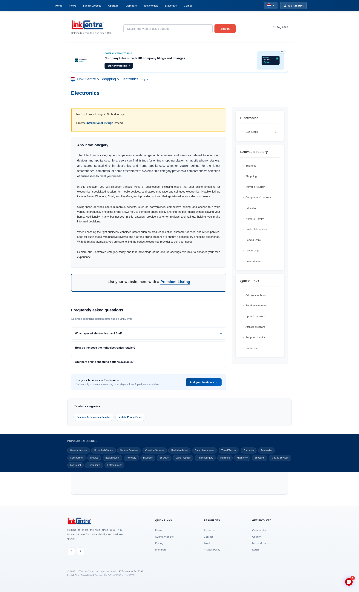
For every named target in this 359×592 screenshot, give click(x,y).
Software (164, 457)
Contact (208, 536)
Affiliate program (255, 326)
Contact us (252, 348)
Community (259, 530)
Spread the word (255, 316)
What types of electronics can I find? (98, 333)
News (72, 5)
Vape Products (183, 457)
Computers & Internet (258, 197)
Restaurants (94, 465)
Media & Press (260, 543)
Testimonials (151, 5)
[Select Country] (73, 79)
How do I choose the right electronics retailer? (105, 347)
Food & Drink (253, 239)
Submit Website (92, 5)
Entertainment (254, 261)
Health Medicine (179, 450)
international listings (99, 122)
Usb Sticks (261, 131)
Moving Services (280, 457)
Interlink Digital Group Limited (80, 575)
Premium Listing (175, 282)
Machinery (242, 457)
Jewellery (131, 457)
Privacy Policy (212, 549)
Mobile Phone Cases (130, 417)
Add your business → (203, 382)
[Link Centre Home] (94, 25)
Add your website (256, 294)
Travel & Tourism (255, 186)
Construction (76, 457)
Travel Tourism (228, 450)
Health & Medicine (256, 229)
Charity (256, 536)
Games (188, 5)
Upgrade (113, 5)
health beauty (112, 457)
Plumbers (225, 457)
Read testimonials (256, 305)
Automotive (266, 450)
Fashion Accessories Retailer (93, 417)
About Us (209, 530)
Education (251, 208)
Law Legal (75, 465)
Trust (207, 543)
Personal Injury (205, 457)
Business (251, 165)
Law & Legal (253, 250)
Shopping (108, 79)
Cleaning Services (154, 450)
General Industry (78, 450)
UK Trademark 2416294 (130, 571)
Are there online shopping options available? (104, 361)
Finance (94, 457)
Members (131, 5)
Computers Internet (204, 450)
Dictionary (171, 5)
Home (58, 5)
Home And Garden (103, 450)
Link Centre (86, 79)
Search (225, 28)
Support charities (256, 337)
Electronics (129, 79)
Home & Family (255, 218)
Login (255, 549)
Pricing (159, 543)
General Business (129, 450)
